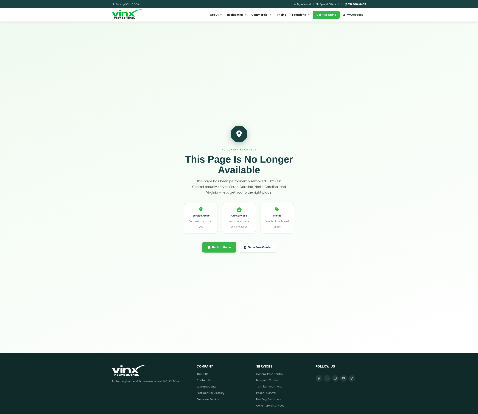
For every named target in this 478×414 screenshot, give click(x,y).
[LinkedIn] (327, 378)
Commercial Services (270, 405)
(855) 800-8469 (355, 4)
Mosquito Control (267, 380)
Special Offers (328, 4)
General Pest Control (269, 374)
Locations (300, 15)
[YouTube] (343, 378)
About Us (202, 374)
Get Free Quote (326, 14)
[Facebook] (319, 378)
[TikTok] (351, 378)
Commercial (261, 15)
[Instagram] (335, 378)
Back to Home (221, 247)
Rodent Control (266, 393)
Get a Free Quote (259, 247)
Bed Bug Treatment (269, 399)
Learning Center (207, 386)
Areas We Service (208, 399)
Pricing (281, 15)
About (216, 15)
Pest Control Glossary (210, 393)
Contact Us (204, 380)
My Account (304, 4)
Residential (236, 15)
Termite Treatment (269, 386)
